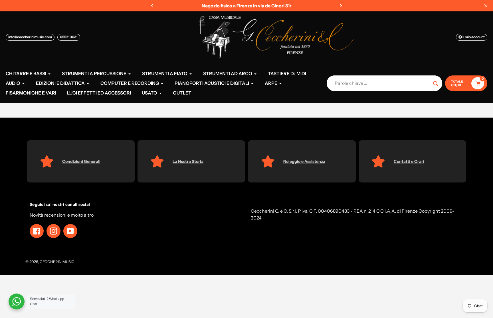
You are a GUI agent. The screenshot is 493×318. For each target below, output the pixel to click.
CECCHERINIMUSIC (57, 261)
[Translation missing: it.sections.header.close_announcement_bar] (486, 6)
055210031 (69, 37)
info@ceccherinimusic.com (30, 37)
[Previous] (152, 6)
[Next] (341, 6)
